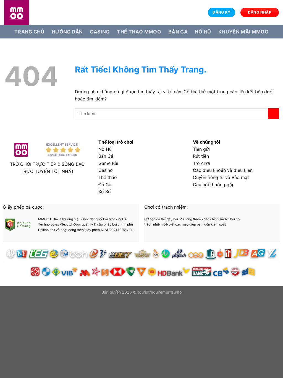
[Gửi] (273, 113)
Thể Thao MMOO (139, 32)
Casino (100, 32)
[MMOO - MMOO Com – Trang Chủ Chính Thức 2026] (31, 12)
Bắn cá (178, 32)
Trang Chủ (29, 32)
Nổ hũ (203, 32)
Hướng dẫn (67, 32)
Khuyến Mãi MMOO (243, 32)
